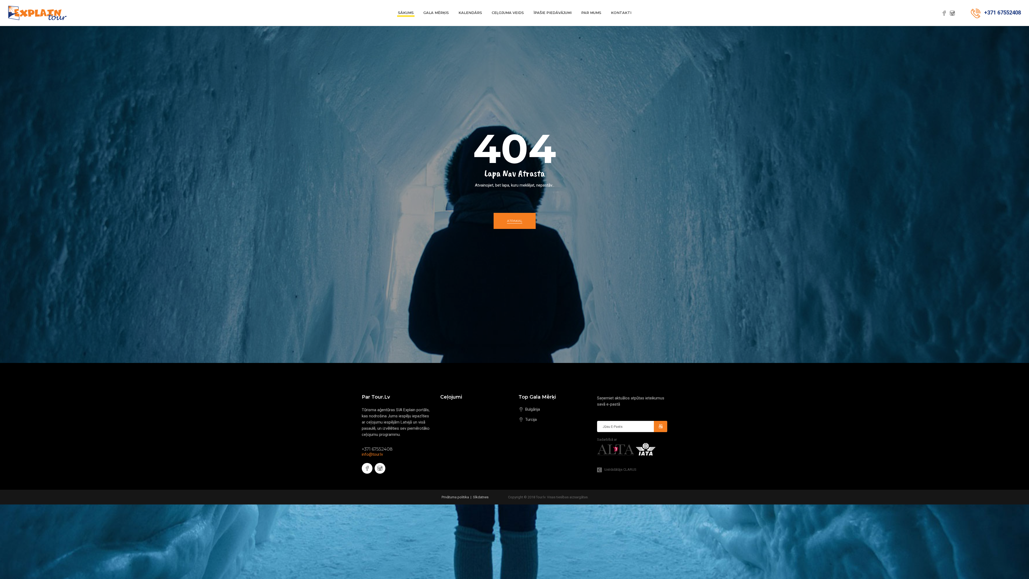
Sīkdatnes (481, 497)
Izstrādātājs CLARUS (619, 469)
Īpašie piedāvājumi (553, 12)
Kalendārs (470, 12)
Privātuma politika (455, 497)
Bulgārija (532, 409)
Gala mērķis (436, 12)
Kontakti (621, 12)
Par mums (591, 12)
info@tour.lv (372, 454)
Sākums (406, 12)
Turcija (531, 419)
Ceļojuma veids (508, 12)
